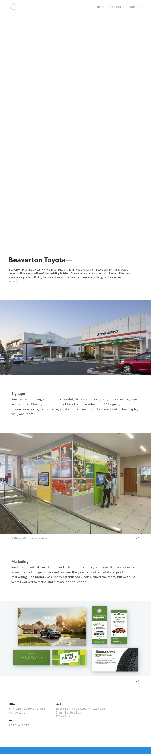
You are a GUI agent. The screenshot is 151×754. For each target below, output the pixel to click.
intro (99, 6)
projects (117, 6)
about (134, 6)
